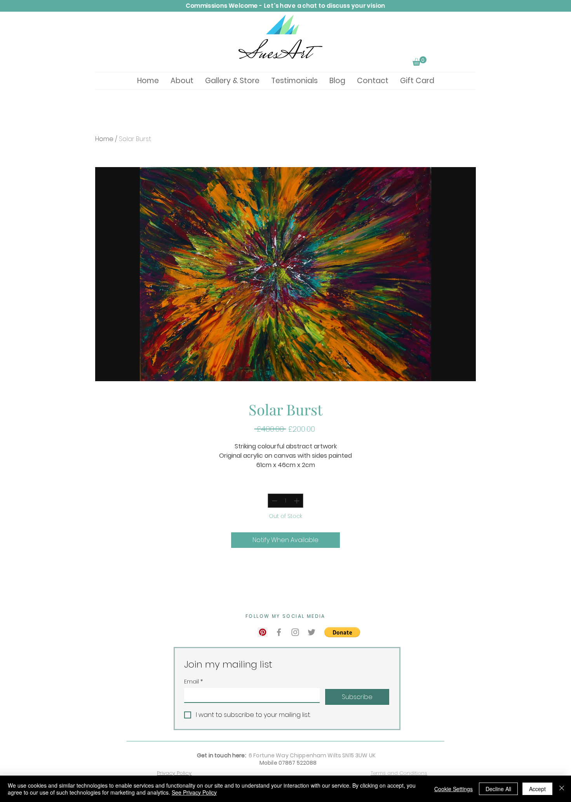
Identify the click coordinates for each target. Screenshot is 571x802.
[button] (420, 61)
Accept (537, 789)
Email (193, 681)
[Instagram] (295, 632)
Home (104, 138)
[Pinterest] (263, 632)
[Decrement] (274, 500)
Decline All (498, 789)
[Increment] (297, 500)
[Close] (561, 789)
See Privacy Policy (194, 792)
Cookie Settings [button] (453, 789)
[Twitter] (311, 632)
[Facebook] (279, 632)
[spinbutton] (285, 500)
